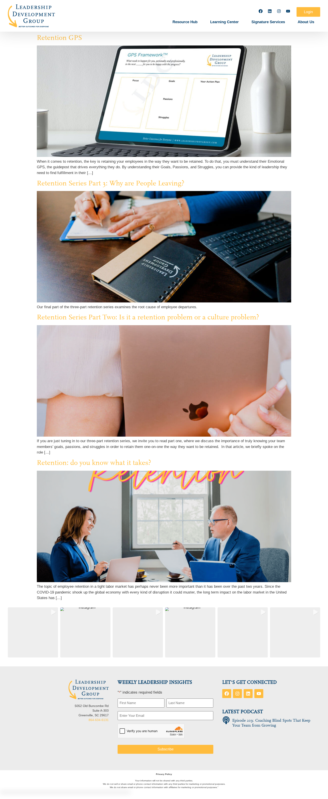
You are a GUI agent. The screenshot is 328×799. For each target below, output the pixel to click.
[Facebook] (261, 11)
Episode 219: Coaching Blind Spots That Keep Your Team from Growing (271, 723)
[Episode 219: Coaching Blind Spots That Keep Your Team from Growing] (226, 720)
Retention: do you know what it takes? (94, 462)
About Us (306, 22)
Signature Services (268, 22)
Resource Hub (184, 22)
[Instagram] (279, 11)
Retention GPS (59, 37)
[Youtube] (288, 11)
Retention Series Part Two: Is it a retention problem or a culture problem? (148, 317)
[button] (33, 632)
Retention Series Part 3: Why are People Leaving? (110, 183)
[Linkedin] (270, 11)
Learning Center (224, 22)
